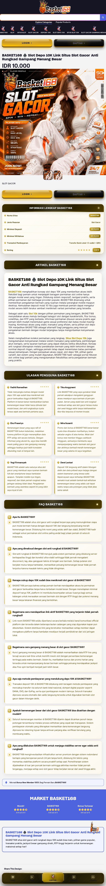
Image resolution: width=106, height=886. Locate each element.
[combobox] (50, 17)
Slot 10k (33, 313)
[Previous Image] (2, 122)
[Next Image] (104, 122)
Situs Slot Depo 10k (76, 338)
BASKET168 (15, 291)
